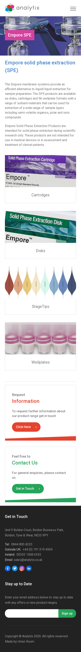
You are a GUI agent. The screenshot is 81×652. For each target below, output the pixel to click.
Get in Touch (25, 488)
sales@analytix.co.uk (28, 560)
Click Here (23, 427)
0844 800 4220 (21, 544)
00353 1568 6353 (29, 554)
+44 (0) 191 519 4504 (37, 549)
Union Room (26, 641)
